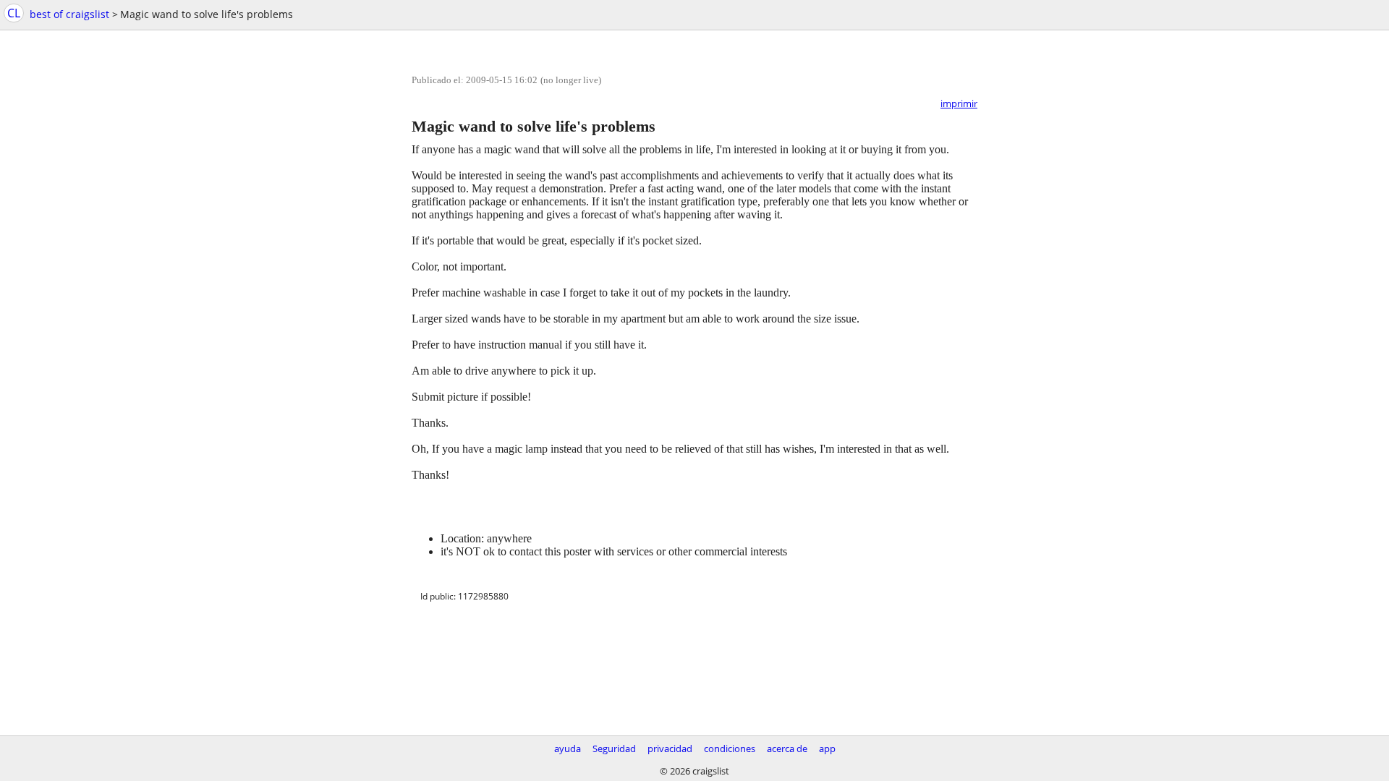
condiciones (729, 748)
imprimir (958, 103)
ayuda (567, 748)
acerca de (787, 748)
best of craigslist (69, 14)
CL (13, 13)
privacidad (669, 748)
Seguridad (614, 748)
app (827, 748)
